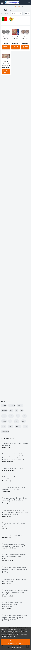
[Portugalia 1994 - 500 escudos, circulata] (6, 56)
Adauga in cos (5, 47)
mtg (11, 410)
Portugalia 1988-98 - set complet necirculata (15, 38)
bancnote (12, 405)
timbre (4, 405)
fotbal (24, 416)
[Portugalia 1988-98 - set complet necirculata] (15, 32)
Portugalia (6, 41)
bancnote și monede (6, 7)
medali (25, 426)
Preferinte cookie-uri (16, 647)
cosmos (18, 426)
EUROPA (17, 7)
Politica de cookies (17, 633)
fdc (16, 410)
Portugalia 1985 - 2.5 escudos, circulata (6, 38)
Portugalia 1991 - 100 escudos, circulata (25, 38)
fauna (18, 416)
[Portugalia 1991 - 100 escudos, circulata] (25, 32)
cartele (11, 426)
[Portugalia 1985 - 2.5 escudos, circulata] (6, 32)
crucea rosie (5, 431)
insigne (16, 421)
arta (22, 410)
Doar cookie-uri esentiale (15, 643)
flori (10, 421)
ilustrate (20, 405)
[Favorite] (25, 2)
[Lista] (26, 13)
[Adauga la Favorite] (7, 33)
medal (3, 426)
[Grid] (28, 13)
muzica (4, 421)
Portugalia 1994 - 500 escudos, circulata (6, 62)
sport (23, 421)
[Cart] (28, 2)
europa (4, 416)
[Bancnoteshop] (11, 2)
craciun (11, 416)
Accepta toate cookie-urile (15, 640)
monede (4, 410)
